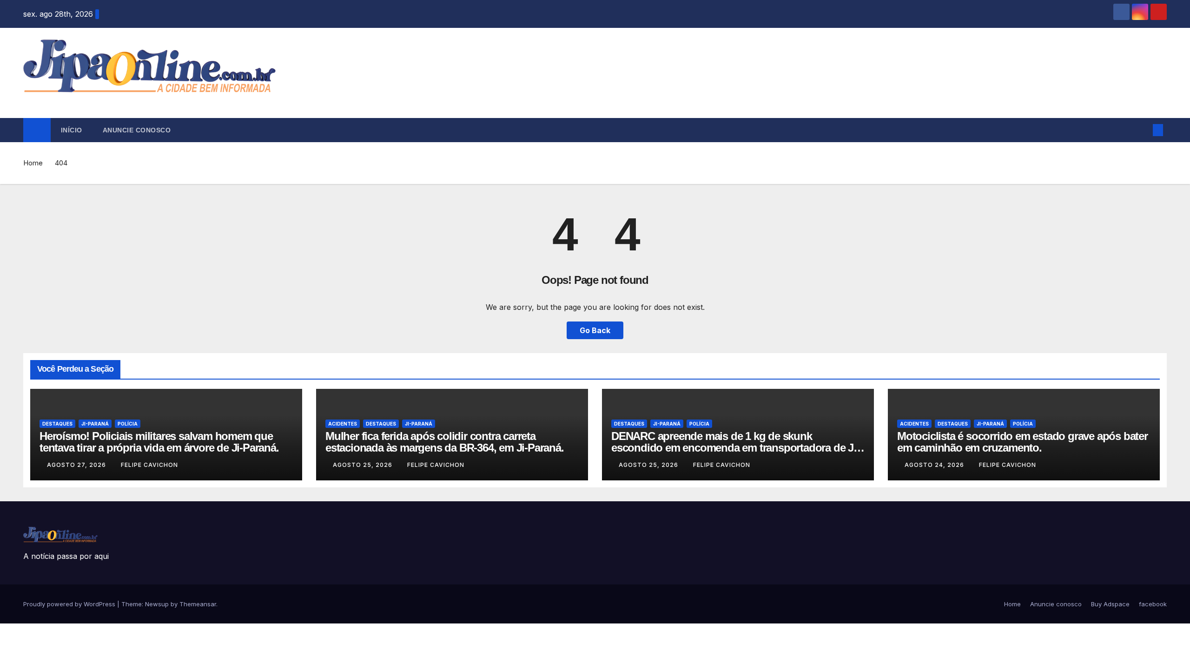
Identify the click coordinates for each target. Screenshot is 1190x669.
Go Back (595, 330)
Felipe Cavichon (149, 464)
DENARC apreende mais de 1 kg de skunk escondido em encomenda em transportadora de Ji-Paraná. (735, 448)
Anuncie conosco (137, 130)
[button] (1142, 130)
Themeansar (197, 604)
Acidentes (342, 423)
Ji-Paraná (95, 423)
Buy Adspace (1110, 604)
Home (33, 162)
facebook (1153, 604)
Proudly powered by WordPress (70, 604)
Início (71, 130)
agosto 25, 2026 (363, 464)
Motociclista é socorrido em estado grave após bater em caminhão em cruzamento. (1022, 442)
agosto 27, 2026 (77, 464)
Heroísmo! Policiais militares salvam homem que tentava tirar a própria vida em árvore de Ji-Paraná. (159, 442)
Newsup (157, 604)
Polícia (128, 423)
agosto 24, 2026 (935, 464)
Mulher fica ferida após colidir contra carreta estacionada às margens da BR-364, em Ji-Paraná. (444, 442)
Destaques (57, 423)
